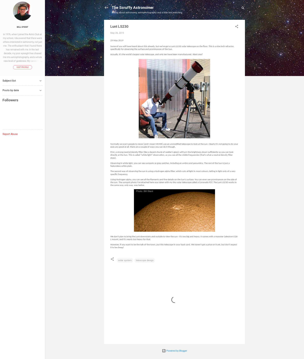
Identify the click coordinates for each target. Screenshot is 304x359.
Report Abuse (10, 134)
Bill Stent (22, 27)
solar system (125, 260)
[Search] (243, 8)
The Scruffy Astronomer (133, 7)
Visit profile (22, 67)
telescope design (145, 260)
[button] (237, 27)
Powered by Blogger (176, 350)
